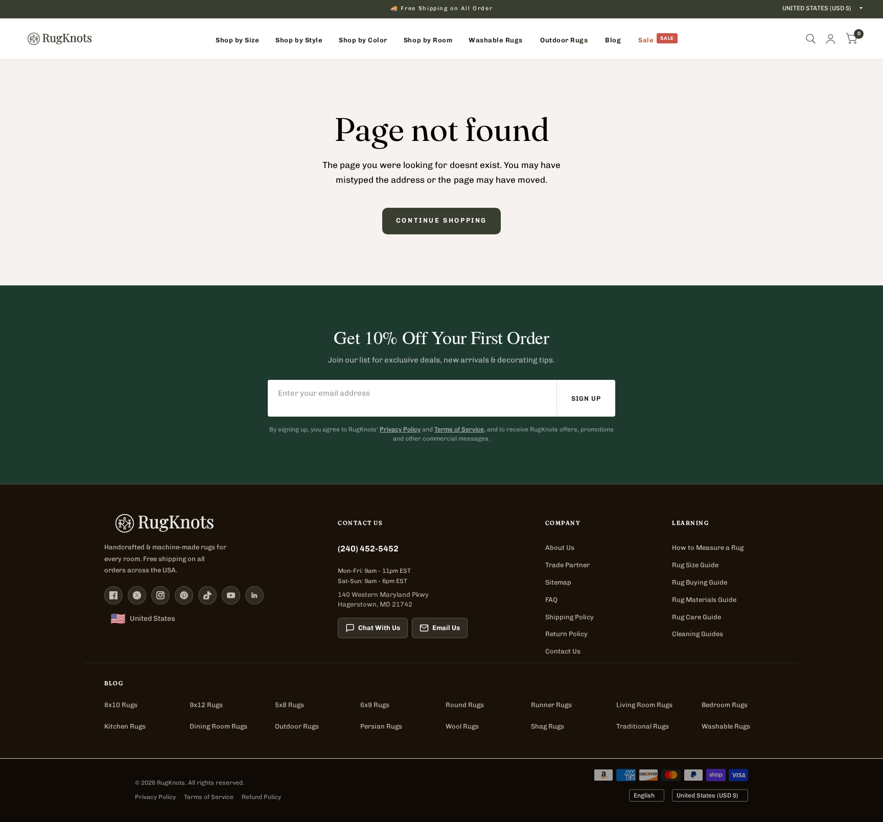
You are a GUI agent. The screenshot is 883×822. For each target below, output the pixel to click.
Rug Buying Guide (699, 582)
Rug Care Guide (696, 617)
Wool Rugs (462, 726)
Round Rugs (465, 705)
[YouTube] (231, 595)
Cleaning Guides (697, 634)
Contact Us (562, 651)
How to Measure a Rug (707, 547)
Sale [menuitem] (646, 40)
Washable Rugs (726, 726)
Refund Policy (261, 797)
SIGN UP (586, 398)
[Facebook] (113, 595)
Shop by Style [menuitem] (298, 40)
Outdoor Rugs (297, 726)
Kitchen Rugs (125, 726)
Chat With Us (379, 628)
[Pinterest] (184, 595)
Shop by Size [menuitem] (237, 40)
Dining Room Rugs (218, 726)
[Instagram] (160, 595)
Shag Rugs (547, 726)
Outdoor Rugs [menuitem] (564, 40)
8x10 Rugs (120, 705)
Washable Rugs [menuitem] (496, 40)
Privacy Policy (400, 429)
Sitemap (558, 582)
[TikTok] (207, 595)
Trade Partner (567, 565)
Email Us (446, 628)
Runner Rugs (551, 705)
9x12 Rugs (206, 705)
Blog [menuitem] (613, 40)
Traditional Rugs (642, 726)
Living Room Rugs (644, 705)
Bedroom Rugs (725, 705)
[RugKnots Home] (210, 523)
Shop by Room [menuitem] (428, 40)
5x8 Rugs (289, 705)
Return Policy (566, 634)
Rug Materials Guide (704, 599)
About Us (559, 547)
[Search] (811, 38)
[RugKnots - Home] (59, 38)
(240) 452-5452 (368, 548)
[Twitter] (137, 595)
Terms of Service (459, 429)
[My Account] (831, 38)
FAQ (551, 599)
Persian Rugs (381, 726)
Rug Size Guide (695, 565)
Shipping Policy (569, 617)
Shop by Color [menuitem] (363, 40)
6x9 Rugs (374, 705)
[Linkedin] (254, 595)
